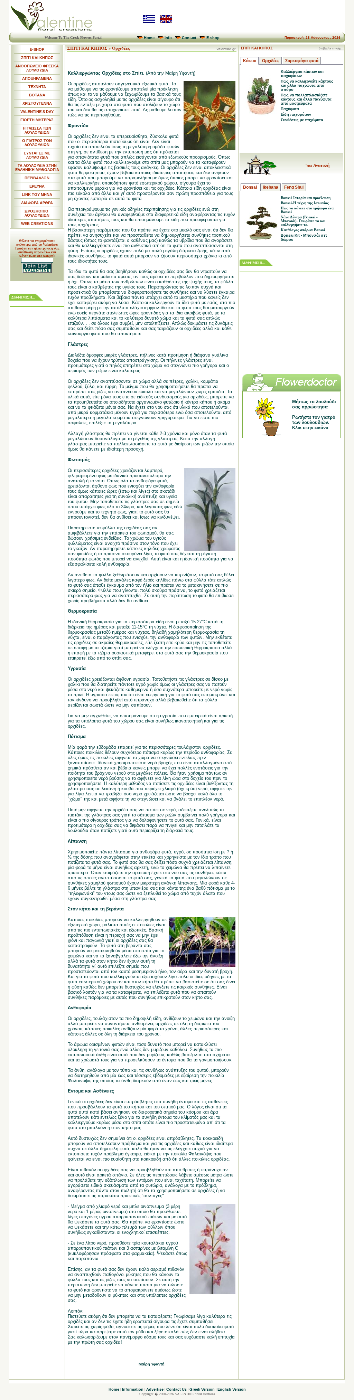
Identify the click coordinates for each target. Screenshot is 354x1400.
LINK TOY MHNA (37, 194)
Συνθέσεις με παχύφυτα (302, 120)
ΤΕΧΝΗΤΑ (37, 87)
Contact (189, 38)
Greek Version (202, 1389)
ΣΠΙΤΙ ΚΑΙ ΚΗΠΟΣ (37, 58)
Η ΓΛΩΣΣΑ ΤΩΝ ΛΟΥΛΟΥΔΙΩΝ (37, 130)
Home (149, 38)
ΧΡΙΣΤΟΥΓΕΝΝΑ (37, 103)
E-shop (213, 38)
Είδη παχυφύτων (296, 114)
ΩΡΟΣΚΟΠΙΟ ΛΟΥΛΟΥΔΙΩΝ (37, 213)
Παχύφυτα (290, 109)
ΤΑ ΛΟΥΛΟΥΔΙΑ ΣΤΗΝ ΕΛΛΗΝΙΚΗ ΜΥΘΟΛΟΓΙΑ (37, 167)
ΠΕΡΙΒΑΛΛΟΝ (37, 178)
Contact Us (176, 1389)
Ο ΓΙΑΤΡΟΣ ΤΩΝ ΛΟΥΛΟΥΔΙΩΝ (37, 143)
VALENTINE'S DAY (37, 112)
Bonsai (250, 187)
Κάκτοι (249, 60)
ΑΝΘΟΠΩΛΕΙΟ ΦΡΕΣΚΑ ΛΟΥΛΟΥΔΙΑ (37, 68)
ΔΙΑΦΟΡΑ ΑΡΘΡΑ (37, 203)
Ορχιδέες (270, 60)
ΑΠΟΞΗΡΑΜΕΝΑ (37, 78)
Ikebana (270, 187)
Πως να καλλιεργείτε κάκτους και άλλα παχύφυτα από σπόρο (307, 85)
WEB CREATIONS (37, 223)
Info (168, 38)
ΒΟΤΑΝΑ (37, 95)
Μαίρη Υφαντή (152, 1364)
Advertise (155, 1389)
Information (132, 1389)
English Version (231, 1389)
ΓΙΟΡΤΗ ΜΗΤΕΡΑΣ (37, 120)
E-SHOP (37, 49)
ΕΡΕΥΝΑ (37, 186)
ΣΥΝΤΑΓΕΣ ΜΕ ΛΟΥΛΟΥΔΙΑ (37, 155)
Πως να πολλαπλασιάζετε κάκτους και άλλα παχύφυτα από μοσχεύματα (306, 99)
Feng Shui (294, 187)
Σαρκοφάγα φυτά (301, 60)
